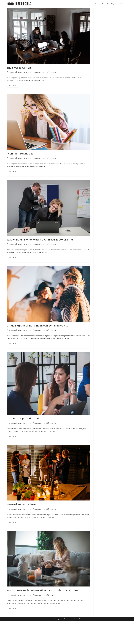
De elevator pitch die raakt (24, 418)
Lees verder (13, 86)
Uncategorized (40, 73)
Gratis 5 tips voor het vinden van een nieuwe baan (38, 325)
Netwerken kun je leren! (22, 504)
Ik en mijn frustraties (20, 153)
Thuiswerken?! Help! (19, 67)
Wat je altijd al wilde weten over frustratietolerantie (40, 239)
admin (11, 73)
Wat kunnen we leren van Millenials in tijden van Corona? (43, 590)
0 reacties (53, 73)
